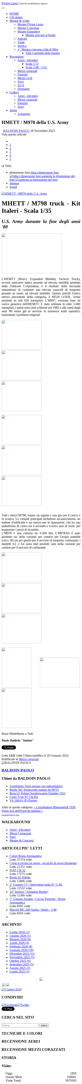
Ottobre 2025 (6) (20, 960)
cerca (44, 1025)
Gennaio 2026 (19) (21, 950)
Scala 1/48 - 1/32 (36, 67)
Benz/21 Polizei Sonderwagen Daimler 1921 (38, 793)
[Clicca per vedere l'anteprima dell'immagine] (24, 193)
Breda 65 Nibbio (20, 877)
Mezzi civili (25, 78)
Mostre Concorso (28, 28)
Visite (21, 42)
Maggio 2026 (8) (20, 939)
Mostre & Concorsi (22, 840)
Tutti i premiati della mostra (42, 53)
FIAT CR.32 (17, 870)
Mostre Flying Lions (30, 24)
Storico (22, 46)
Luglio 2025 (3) (19, 971)
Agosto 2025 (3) (20, 968)
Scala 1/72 (32, 63)
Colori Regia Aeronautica (26, 856)
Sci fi (21, 85)
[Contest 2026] (11, 989)
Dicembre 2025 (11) (22, 953)
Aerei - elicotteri (28, 60)
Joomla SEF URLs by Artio (10, 815)
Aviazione (24, 114)
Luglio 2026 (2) (19, 932)
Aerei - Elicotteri (20, 829)
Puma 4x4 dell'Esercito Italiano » (22, 811)
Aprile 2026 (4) (19, 943)
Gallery (14, 92)
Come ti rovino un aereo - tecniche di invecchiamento (43, 863)
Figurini (22, 74)
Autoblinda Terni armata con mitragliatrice (36, 786)
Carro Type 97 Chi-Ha (24, 797)
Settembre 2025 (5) (22, 964)
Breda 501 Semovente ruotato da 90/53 (34, 789)
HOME (14, 13)
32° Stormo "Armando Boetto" (29, 891)
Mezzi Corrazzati (20, 833)
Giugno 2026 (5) (20, 935)
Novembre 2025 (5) (22, 957)
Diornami (23, 88)
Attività (22, 38)
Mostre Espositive (29, 31)
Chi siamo (16, 17)
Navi (21, 81)
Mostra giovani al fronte (40, 35)
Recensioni (16, 56)
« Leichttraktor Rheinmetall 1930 (54, 807)
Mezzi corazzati (27, 71)
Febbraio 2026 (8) (21, 946)
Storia (13, 110)
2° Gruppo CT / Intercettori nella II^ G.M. (36, 884)
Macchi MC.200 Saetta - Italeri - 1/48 (33, 909)
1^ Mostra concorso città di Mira (38, 49)
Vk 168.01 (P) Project (23, 800)
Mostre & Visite (19, 20)
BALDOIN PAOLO (16, 130)
